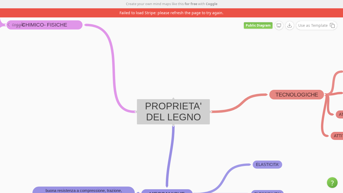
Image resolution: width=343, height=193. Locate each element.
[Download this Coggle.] (289, 25)
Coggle (211, 4)
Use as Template (313, 25)
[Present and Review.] (279, 25)
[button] (332, 182)
